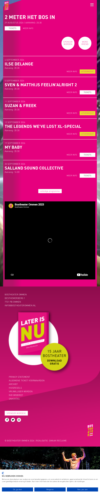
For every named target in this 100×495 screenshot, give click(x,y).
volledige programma (50, 191)
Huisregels (15, 387)
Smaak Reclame (58, 440)
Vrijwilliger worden (21, 391)
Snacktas (14, 398)
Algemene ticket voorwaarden (27, 380)
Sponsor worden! (16, 413)
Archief (13, 384)
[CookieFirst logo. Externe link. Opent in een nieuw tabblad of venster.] (3, 473)
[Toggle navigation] (92, 5)
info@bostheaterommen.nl (20, 305)
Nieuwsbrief (16, 395)
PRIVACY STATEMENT (19, 376)
